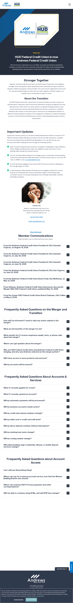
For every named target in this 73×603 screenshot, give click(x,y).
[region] (36, 595)
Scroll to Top (61, 569)
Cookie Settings (18, 599)
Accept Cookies (31, 599)
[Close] (70, 591)
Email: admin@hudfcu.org (36, 221)
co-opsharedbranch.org (32, 160)
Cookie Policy (40, 596)
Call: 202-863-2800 (36, 217)
